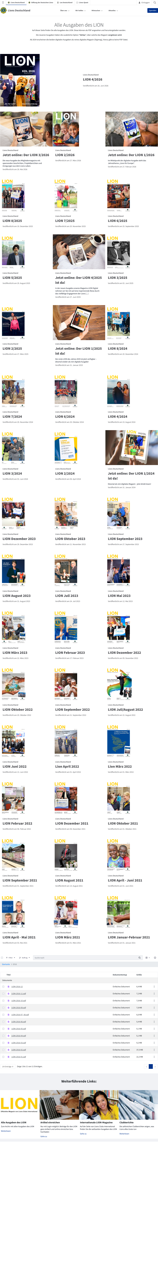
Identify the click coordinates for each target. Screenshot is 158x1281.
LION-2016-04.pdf (18, 1036)
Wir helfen (79, 10)
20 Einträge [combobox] (6, 1066)
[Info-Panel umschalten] (155, 958)
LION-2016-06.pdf (18, 1022)
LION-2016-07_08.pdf (20, 1014)
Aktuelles (112, 10)
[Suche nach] (140, 958)
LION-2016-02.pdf (18, 1050)
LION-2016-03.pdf (18, 1043)
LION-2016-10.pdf (18, 1000)
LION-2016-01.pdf (18, 1057)
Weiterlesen (6, 1131)
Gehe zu (43, 1136)
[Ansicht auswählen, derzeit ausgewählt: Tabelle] (148, 957)
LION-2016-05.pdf (18, 1029)
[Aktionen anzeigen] (154, 987)
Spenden (152, 10)
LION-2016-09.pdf (18, 1007)
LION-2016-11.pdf (18, 993)
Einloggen (145, 2)
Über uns (63, 10)
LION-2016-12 (17, 986)
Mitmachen (96, 10)
